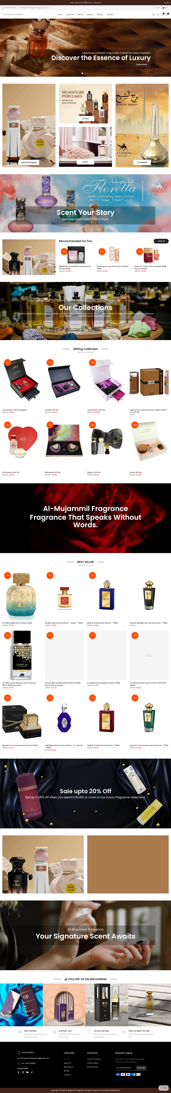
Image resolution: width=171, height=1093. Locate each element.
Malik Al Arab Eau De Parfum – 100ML (102, 623)
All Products (68, 1067)
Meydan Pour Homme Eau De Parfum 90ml (20, 745)
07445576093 (10, 8)
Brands (90, 14)
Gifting (99, 14)
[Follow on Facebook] (18, 1072)
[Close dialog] (168, 1051)
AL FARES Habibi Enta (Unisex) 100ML (17, 623)
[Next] (167, 1005)
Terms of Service (94, 1059)
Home (60, 14)
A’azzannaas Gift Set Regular (14, 410)
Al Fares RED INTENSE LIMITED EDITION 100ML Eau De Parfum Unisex (63, 684)
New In (80, 14)
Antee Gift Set (135, 472)
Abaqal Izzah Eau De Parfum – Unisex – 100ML (64, 623)
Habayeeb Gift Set (52, 472)
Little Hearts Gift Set (10, 472)
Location (158, 8)
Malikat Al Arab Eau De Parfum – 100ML (103, 745)
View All (161, 241)
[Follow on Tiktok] (32, 1072)
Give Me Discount (144, 1081)
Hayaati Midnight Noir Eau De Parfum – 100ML (148, 623)
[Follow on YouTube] (27, 1072)
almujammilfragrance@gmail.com (34, 8)
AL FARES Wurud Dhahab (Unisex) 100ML (103, 683)
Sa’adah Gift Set (52, 410)
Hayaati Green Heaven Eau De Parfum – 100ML (149, 745)
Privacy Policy (92, 1063)
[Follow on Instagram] (23, 1072)
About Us (70, 14)
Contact (109, 14)
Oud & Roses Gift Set (96, 410)
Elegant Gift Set (93, 472)
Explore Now (157, 64)
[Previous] (4, 1005)
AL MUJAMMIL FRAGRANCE (13, 14)
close (5, 2)
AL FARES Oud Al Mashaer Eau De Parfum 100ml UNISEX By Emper (19, 684)
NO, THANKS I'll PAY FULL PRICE (145, 1088)
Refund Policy (92, 1067)
